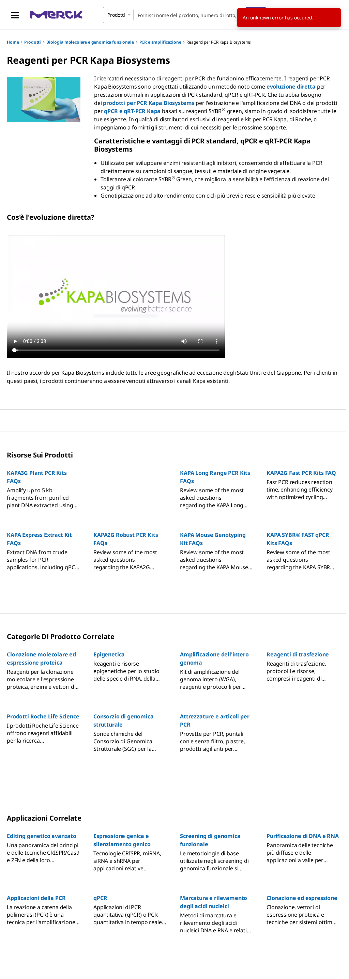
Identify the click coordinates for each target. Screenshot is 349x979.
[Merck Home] (56, 15)
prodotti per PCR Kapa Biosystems (148, 103)
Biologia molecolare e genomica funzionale (90, 42)
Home (13, 42)
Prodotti (32, 42)
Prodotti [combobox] (116, 15)
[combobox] (184, 15)
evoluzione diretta (291, 86)
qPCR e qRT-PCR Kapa (132, 111)
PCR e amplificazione (160, 42)
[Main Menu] (15, 15)
